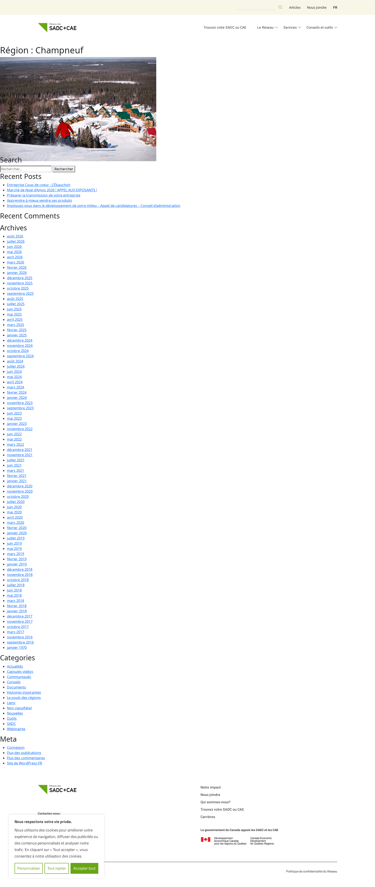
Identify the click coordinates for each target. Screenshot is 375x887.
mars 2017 (15, 632)
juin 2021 (14, 465)
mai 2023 (14, 418)
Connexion (16, 747)
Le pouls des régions (24, 697)
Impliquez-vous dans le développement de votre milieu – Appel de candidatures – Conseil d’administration (93, 205)
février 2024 (16, 392)
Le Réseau (265, 27)
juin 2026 (14, 246)
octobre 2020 (18, 496)
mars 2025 (15, 324)
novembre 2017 (20, 621)
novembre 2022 (20, 428)
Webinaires (16, 728)
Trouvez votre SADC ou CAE (225, 27)
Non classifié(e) (19, 708)
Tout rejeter (56, 868)
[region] (56, 846)
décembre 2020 (19, 486)
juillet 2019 (16, 538)
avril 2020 (15, 517)
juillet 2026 (16, 241)
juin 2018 (14, 590)
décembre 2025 (19, 277)
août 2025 (15, 298)
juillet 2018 (16, 585)
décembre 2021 (19, 449)
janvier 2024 (17, 397)
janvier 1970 (17, 647)
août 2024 (15, 361)
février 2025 (16, 330)
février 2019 (16, 559)
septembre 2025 (20, 293)
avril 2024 (15, 382)
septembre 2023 (20, 408)
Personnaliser (28, 868)
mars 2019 (15, 553)
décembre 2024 (19, 340)
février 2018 (16, 605)
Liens (11, 702)
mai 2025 (14, 314)
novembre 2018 (20, 574)
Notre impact (211, 787)
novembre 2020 (20, 491)
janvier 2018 (17, 611)
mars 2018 (15, 600)
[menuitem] (335, 7)
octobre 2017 (18, 626)
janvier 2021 (17, 481)
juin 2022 (14, 434)
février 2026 (16, 267)
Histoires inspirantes (24, 692)
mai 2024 (14, 376)
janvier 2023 (17, 423)
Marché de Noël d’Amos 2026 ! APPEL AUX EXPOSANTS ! (52, 190)
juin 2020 (14, 507)
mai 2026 (14, 251)
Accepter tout (84, 868)
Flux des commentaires (26, 758)
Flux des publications (24, 752)
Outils (12, 718)
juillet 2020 (16, 501)
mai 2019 (14, 548)
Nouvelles (15, 713)
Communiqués (19, 676)
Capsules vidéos (20, 671)
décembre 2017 (19, 616)
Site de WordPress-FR (24, 763)
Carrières (208, 817)
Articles (295, 7)
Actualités (15, 666)
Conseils (14, 682)
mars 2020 (15, 522)
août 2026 (15, 236)
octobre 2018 (18, 579)
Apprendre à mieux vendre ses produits (39, 200)
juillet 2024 (16, 366)
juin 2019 (14, 543)
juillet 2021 (16, 460)
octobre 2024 (18, 350)
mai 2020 (14, 512)
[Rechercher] (280, 7)
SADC (11, 723)
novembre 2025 (20, 283)
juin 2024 (14, 371)
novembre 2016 (20, 637)
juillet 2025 (16, 304)
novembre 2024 (20, 345)
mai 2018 (14, 595)
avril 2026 (15, 257)
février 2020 (16, 527)
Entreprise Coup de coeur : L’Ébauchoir (39, 184)
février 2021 (16, 475)
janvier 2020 (17, 533)
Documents (16, 687)
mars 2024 (15, 387)
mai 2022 (14, 439)
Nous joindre (317, 7)
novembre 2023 (20, 402)
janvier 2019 (17, 564)
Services (290, 27)
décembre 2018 (19, 569)
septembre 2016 (20, 642)
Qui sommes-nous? (215, 802)
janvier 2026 (17, 272)
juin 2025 (14, 309)
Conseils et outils (319, 27)
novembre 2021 (20, 455)
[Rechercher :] (26, 169)
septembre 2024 (20, 356)
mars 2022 (15, 444)
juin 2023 (14, 413)
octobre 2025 (18, 288)
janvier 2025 (17, 335)
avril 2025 (15, 319)
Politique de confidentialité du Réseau (311, 871)
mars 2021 (15, 470)
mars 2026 (15, 262)
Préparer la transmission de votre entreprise (43, 195)
